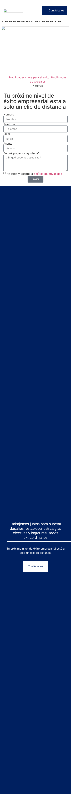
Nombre (8, 114)
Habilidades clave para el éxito (29, 77)
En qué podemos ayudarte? (21, 153)
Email (7, 133)
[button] (33, 10)
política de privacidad (48, 173)
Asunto (8, 143)
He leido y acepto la (34, 173)
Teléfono (9, 124)
